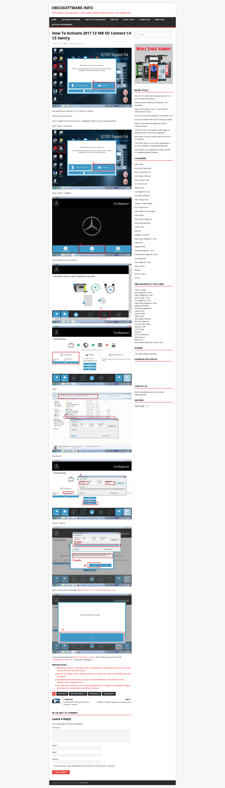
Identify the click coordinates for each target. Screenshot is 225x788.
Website (55, 759)
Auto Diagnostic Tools (143, 292)
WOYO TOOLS (140, 274)
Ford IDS (138, 332)
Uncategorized (140, 258)
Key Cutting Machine (142, 223)
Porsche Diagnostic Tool (144, 250)
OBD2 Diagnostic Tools (144, 295)
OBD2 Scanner (140, 290)
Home (54, 19)
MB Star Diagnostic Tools (83, 657)
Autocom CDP (140, 327)
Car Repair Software (70, 19)
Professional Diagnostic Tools (146, 254)
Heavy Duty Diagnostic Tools (146, 303)
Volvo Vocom (140, 266)
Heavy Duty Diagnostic (95, 19)
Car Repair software (142, 195)
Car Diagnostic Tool (142, 192)
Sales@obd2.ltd (140, 395)
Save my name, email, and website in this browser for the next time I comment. (84, 766)
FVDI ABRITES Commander (145, 211)
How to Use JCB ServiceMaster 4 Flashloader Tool (154, 116)
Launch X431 (144, 19)
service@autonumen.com (62, 660)
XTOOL (137, 278)
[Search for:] (154, 35)
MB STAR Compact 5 (78, 694)
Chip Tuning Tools (141, 199)
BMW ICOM (159, 19)
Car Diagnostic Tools (143, 300)
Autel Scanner (140, 313)
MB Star (114, 19)
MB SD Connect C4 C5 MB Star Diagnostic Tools (96, 590)
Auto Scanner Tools (142, 298)
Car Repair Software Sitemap (146, 354)
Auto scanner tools (142, 180)
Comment (56, 727)
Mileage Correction (142, 235)
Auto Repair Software (143, 176)
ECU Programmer (141, 207)
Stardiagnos (109, 694)
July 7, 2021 (59, 43)
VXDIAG (138, 270)
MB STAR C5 (62, 694)
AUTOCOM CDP (141, 184)
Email (54, 752)
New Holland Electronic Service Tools (149, 342)
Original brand (140, 246)
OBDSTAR (138, 243)
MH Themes (84, 783)
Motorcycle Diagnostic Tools (146, 239)
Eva (67, 43)
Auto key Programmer (62, 24)
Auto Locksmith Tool (143, 172)
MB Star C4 (139, 340)
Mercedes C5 (94, 694)
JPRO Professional (141, 334)
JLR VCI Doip (139, 329)
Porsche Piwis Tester (143, 324)
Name (54, 745)
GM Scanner (139, 215)
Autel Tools (128, 19)
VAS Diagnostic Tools (143, 262)
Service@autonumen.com (149, 392)
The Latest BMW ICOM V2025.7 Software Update (153, 119)
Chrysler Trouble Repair (143, 203)
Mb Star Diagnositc (142, 321)
